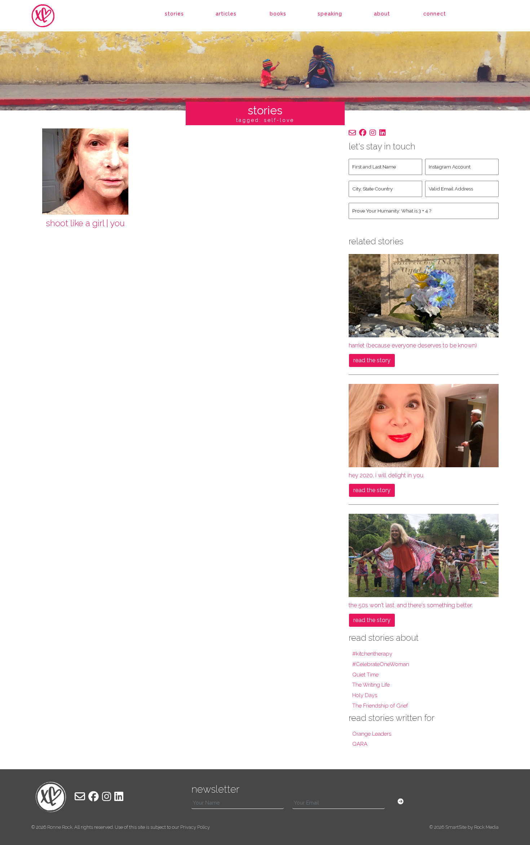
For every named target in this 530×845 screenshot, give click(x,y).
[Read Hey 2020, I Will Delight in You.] (424, 425)
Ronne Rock (59, 827)
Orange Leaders (371, 734)
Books (278, 14)
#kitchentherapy (372, 654)
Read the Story (371, 360)
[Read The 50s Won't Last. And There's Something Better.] (424, 555)
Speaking (330, 14)
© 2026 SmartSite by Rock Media (464, 827)
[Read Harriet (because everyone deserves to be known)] (424, 295)
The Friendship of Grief (380, 705)
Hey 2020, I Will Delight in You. (386, 475)
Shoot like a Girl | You (85, 223)
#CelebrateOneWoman (380, 664)
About (382, 14)
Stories (174, 14)
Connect (434, 14)
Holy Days (364, 695)
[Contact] (352, 132)
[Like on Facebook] (362, 132)
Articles (226, 14)
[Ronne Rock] (50, 15)
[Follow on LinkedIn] (382, 132)
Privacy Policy (195, 827)
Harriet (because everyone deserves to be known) (413, 345)
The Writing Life (371, 685)
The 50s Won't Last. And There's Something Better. (411, 605)
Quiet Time (365, 674)
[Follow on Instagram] (373, 132)
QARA (359, 744)
